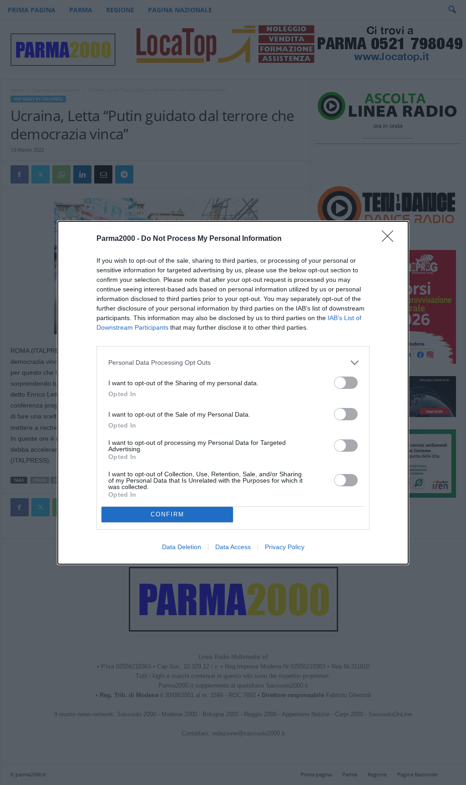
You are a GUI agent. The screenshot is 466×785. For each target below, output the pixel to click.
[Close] (390, 239)
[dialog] (233, 392)
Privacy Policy (284, 547)
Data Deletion (181, 547)
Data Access (233, 547)
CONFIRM (167, 514)
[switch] (346, 383)
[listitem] (233, 362)
